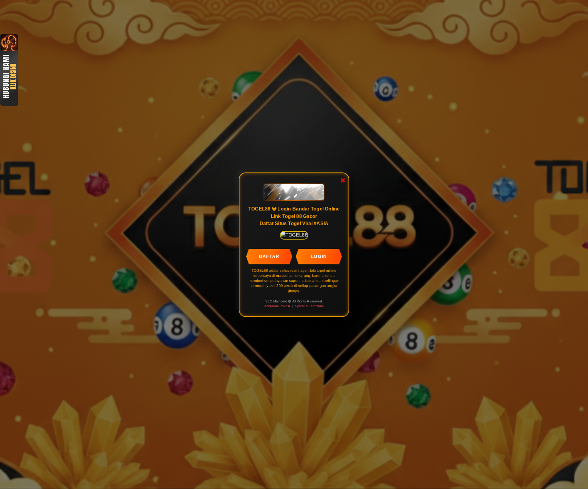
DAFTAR (269, 256)
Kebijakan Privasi (277, 306)
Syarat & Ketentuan (309, 306)
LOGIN (319, 256)
